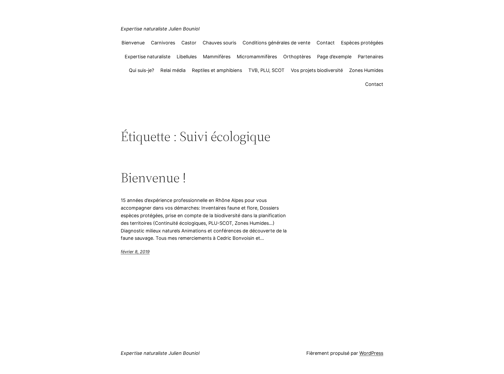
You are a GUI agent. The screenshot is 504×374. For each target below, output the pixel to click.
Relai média (173, 70)
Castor (188, 42)
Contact (326, 42)
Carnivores (163, 42)
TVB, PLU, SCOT (266, 70)
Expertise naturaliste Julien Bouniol (160, 29)
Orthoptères (297, 56)
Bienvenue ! (153, 177)
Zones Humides (366, 70)
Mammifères (216, 56)
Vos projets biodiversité (317, 70)
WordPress (371, 353)
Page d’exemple (334, 56)
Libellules (187, 56)
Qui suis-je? (141, 70)
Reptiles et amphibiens (217, 70)
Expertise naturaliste (147, 56)
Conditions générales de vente (276, 42)
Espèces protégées (362, 42)
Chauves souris (219, 42)
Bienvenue (133, 42)
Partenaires (370, 56)
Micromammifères (257, 56)
